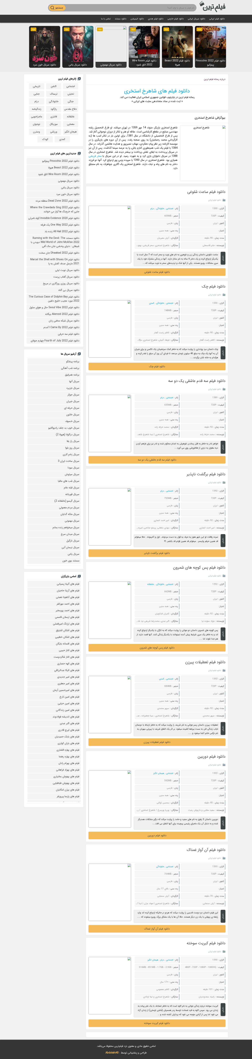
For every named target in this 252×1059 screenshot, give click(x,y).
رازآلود (54, 109)
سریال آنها (74, 381)
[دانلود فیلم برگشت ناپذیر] (110, 516)
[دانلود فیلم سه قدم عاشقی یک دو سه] (110, 423)
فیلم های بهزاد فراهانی (67, 770)
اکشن (53, 86)
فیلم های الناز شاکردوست (66, 657)
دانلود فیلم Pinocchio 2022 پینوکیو (60, 161)
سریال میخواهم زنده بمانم (66, 527)
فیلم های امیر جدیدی (68, 677)
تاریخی (36, 86)
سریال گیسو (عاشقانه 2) (66, 501)
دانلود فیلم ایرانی (217, 18)
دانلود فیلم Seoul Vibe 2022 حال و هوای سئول (54, 307)
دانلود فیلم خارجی (176, 18)
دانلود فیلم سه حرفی (68, 334)
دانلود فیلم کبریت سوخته (206, 943)
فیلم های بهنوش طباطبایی (66, 783)
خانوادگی (160, 208)
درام (152, 208)
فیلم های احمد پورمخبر (67, 610)
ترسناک (53, 94)
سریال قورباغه (72, 494)
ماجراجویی (36, 117)
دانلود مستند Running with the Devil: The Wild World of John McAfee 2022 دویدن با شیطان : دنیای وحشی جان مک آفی (55, 242)
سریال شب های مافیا (68, 481)
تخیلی (71, 94)
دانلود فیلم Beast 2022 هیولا (63, 168)
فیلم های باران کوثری (68, 743)
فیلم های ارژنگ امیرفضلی (66, 624)
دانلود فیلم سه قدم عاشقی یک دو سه (196, 381)
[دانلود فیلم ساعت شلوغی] (110, 234)
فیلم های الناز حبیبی (69, 650)
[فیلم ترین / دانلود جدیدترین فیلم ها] (213, 7)
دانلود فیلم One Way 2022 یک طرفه (60, 225)
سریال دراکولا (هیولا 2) (67, 434)
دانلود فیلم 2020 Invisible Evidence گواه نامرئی (53, 218)
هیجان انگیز (158, 773)
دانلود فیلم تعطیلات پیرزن (205, 662)
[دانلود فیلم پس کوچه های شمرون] (110, 610)
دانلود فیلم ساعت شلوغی (206, 192)
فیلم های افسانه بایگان (67, 644)
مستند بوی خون (70, 561)
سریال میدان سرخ (70, 534)
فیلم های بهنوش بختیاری (66, 776)
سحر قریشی (95, 156)
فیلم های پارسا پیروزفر (68, 796)
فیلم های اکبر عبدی (69, 723)
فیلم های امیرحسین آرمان (66, 690)
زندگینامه (36, 109)
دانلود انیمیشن (137, 18)
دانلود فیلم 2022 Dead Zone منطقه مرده (57, 201)
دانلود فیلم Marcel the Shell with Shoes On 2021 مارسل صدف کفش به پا (54, 261)
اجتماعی (169, 208)
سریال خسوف (72, 421)
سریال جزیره (73, 388)
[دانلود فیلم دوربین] (110, 799)
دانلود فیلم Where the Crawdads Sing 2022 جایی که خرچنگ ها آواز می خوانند (54, 209)
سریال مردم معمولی (69, 508)
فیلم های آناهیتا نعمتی (67, 597)
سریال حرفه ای (71, 408)
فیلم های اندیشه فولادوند (66, 717)
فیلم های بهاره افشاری (67, 750)
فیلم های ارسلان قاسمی (67, 617)
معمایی (70, 124)
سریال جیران (72, 401)
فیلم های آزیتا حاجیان (68, 591)
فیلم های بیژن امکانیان (67, 790)
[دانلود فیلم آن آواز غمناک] (110, 892)
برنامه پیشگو (72, 361)
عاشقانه (150, 584)
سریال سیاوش (72, 474)
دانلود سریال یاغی (70, 188)
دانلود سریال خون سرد (67, 194)
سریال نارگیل (72, 541)
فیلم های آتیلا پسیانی (68, 584)
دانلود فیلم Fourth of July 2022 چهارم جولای (55, 341)
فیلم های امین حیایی (68, 703)
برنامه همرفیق (72, 375)
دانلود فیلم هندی (155, 18)
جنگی (71, 101)
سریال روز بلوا (72, 448)
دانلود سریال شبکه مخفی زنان (64, 321)
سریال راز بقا (73, 441)
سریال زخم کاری (71, 454)
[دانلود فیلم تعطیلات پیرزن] (110, 704)
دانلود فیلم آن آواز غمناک (206, 850)
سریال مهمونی (72, 521)
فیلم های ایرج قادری (68, 730)
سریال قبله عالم (71, 488)
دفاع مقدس (70, 109)
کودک (45, 139)
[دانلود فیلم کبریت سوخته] (110, 985)
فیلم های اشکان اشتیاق (67, 630)
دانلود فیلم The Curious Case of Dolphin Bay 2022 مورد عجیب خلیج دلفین (54, 299)
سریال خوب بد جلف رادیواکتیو (63, 428)
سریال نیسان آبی (70, 547)
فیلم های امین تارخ (69, 697)
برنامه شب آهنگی (70, 368)
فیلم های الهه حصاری (68, 664)
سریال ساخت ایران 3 (68, 461)
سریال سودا (73, 468)
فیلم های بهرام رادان (68, 763)
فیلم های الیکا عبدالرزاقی (66, 670)
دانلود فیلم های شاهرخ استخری (157, 91)
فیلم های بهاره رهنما (69, 757)
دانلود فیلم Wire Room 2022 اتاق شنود (58, 174)
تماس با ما (106, 18)
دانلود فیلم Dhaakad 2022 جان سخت (59, 253)
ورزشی (53, 132)
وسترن (36, 132)
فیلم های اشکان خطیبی (67, 637)
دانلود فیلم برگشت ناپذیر (206, 474)
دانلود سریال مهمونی (68, 181)
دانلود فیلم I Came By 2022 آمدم (61, 327)
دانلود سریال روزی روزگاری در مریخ (61, 283)
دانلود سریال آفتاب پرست (66, 277)
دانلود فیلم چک (213, 286)
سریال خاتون (72, 415)
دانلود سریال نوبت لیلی (67, 270)
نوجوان (36, 124)
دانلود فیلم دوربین (211, 757)
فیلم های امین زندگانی (67, 710)
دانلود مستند (120, 18)
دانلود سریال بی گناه (68, 290)
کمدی (151, 303)
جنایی (37, 94)
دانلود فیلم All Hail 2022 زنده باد (62, 231)
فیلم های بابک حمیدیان (67, 737)
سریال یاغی (73, 554)
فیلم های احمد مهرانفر (68, 604)
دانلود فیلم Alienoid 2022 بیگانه (62, 314)
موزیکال (54, 124)
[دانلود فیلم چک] (110, 328)
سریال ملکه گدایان (70, 514)
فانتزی (53, 117)
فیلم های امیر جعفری (68, 683)
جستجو (59, 8)
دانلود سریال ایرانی (196, 18)
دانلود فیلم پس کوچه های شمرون (199, 568)
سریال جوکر (73, 395)
